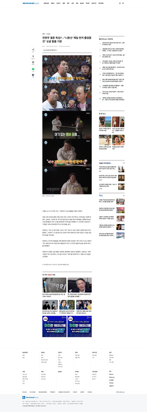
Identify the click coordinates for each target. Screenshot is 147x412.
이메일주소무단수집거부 (64, 392)
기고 (93, 357)
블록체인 (60, 364)
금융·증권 (46, 3)
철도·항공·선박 (44, 360)
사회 (72, 3)
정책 (42, 355)
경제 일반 (77, 355)
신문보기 (111, 386)
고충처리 (82, 392)
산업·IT (58, 3)
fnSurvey (112, 377)
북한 (110, 360)
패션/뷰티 (77, 376)
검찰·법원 (24, 376)
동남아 (82, 3)
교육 (23, 381)
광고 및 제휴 (32, 392)
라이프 (87, 3)
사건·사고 (24, 374)
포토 (110, 371)
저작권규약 (52, 392)
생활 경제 (77, 357)
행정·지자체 (25, 379)
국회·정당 (111, 357)
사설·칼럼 (94, 355)
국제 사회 (43, 379)
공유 (33, 51)
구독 (33, 71)
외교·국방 (111, 362)
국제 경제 (43, 374)
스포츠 (76, 379)
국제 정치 (43, 376)
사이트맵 (89, 392)
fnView (111, 374)
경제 (64, 3)
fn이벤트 (111, 380)
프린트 (33, 64)
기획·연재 (100, 3)
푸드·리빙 (77, 381)
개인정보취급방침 (43, 392)
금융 (23, 355)
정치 (68, 3)
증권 (23, 357)
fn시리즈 (94, 376)
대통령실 (111, 355)
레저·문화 (77, 383)
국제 (77, 3)
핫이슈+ (94, 379)
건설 (42, 357)
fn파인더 (94, 374)
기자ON (111, 383)
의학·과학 (60, 366)
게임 (59, 360)
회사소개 (24, 392)
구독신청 (75, 392)
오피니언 (93, 3)
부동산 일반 (44, 362)
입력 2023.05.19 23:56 (51, 46)
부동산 (52, 3)
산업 (59, 355)
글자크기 (33, 58)
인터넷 (59, 362)
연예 (76, 374)
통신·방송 (60, 357)
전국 (23, 383)
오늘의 (105, 163)
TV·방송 (48, 34)
